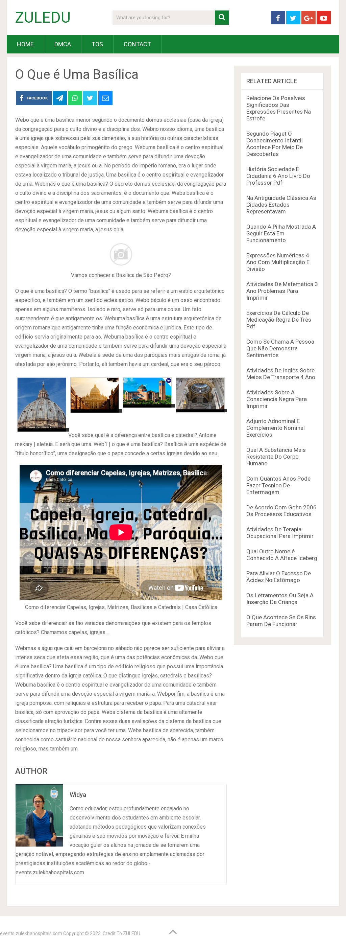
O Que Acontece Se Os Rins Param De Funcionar (281, 620)
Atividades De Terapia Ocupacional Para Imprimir (280, 532)
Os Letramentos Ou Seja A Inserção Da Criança (280, 598)
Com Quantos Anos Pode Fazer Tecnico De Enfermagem (278, 485)
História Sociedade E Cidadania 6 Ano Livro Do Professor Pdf (278, 176)
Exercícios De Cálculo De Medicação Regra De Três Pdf (278, 319)
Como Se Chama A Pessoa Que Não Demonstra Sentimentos (280, 348)
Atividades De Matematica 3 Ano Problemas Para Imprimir (282, 291)
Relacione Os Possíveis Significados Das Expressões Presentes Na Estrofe (278, 108)
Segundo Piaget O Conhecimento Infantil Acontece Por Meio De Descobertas (274, 143)
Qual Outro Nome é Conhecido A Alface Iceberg (281, 554)
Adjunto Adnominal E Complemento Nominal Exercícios (275, 428)
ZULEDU (43, 17)
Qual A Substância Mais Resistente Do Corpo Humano (276, 456)
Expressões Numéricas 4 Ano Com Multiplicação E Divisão (278, 262)
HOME (25, 44)
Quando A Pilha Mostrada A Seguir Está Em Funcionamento (281, 233)
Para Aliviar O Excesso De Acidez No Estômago (278, 576)
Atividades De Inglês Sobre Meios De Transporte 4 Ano (280, 373)
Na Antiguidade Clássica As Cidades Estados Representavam (281, 204)
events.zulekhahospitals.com (31, 933)
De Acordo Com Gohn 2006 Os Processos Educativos (281, 510)
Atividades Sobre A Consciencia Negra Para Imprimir (276, 399)
